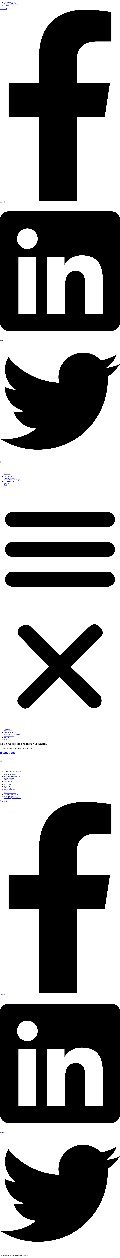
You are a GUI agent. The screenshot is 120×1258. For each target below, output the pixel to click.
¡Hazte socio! (8, 753)
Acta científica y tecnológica (12, 480)
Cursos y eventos (9, 481)
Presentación (7, 475)
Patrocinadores (8, 476)
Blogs (5, 485)
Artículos (6, 483)
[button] (60, 607)
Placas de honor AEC (10, 478)
